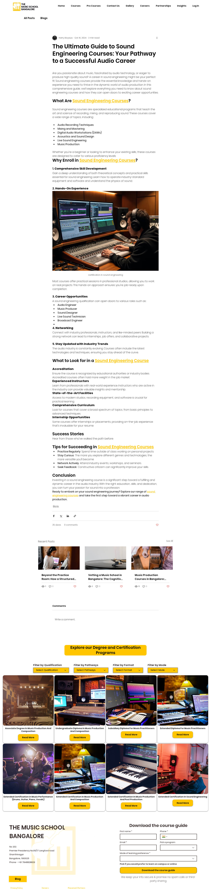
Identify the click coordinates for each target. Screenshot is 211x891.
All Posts (29, 18)
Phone (164, 831)
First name (126, 831)
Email (123, 842)
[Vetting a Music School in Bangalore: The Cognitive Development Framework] (105, 558)
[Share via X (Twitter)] (60, 516)
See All (169, 540)
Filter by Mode (157, 665)
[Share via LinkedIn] (67, 516)
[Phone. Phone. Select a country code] (165, 837)
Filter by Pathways (86, 665)
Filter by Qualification (47, 665)
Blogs (44, 18)
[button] (163, 6)
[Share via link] (74, 516)
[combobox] (178, 847)
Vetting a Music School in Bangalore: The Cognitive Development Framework (105, 577)
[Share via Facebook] (53, 516)
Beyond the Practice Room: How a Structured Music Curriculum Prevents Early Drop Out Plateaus (58, 577)
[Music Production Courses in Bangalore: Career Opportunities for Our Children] (152, 558)
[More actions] (157, 38)
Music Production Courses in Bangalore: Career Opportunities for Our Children (151, 577)
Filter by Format (123, 665)
